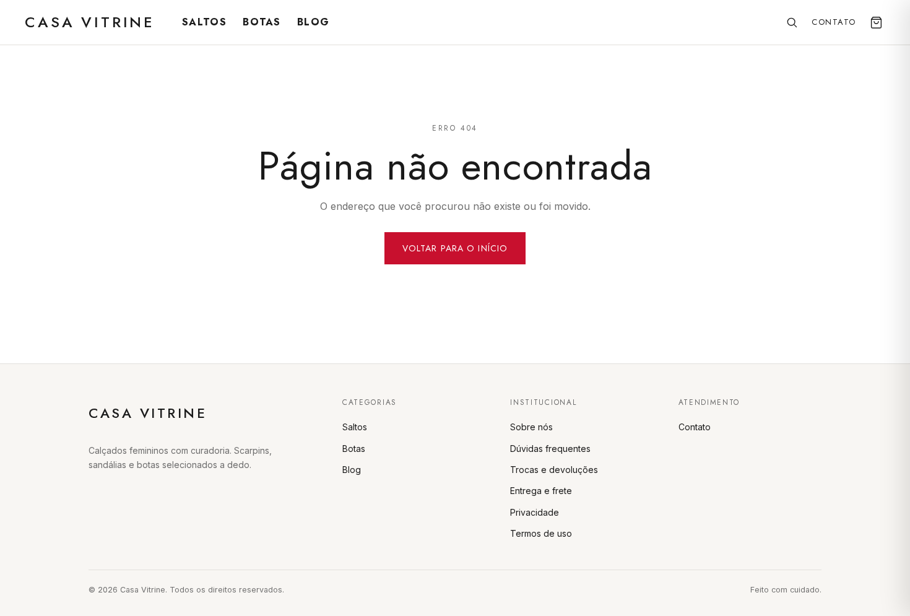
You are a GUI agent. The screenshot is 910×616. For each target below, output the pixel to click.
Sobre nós (531, 427)
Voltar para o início (455, 248)
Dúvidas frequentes (550, 448)
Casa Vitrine (90, 22)
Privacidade (534, 512)
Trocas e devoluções (554, 469)
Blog (313, 22)
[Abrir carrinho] (876, 23)
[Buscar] (791, 22)
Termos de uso (541, 533)
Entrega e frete (541, 490)
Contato (834, 22)
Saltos (204, 22)
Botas (261, 22)
